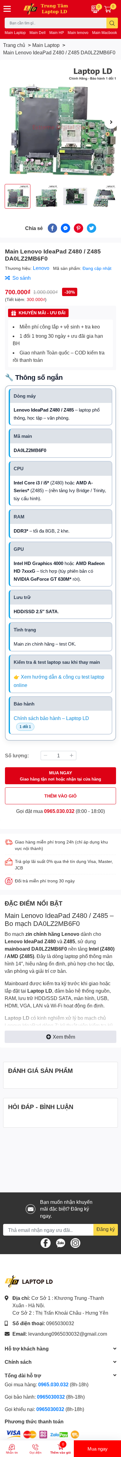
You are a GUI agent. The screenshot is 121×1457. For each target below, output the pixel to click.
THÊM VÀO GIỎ (60, 795)
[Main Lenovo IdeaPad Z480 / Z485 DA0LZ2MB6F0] (60, 122)
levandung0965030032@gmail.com (67, 1334)
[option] (60, 122)
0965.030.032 (59, 811)
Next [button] (111, 122)
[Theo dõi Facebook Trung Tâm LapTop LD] (46, 1242)
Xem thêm (64, 1037)
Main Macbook (104, 32)
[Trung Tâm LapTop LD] (50, 9)
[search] (112, 23)
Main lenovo (78, 32)
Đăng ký (105, 1229)
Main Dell (37, 32)
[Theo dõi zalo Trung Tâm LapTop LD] (60, 1242)
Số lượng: (17, 755)
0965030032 (60, 1323)
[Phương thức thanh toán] (43, 1434)
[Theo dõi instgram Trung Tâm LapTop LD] (75, 1242)
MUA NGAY (60, 775)
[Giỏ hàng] (107, 9)
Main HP (56, 32)
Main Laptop (15, 32)
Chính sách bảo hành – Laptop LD (51, 718)
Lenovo (42, 268)
